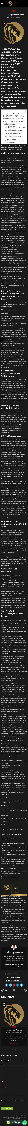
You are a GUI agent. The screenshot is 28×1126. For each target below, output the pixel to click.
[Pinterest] (14, 985)
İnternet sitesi (4, 1094)
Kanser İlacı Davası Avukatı (14, 977)
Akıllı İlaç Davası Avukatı (10, 126)
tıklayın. (9, 840)
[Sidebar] (2, 340)
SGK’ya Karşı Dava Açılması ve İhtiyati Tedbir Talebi (14, 137)
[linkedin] (17, 985)
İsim (2, 1081)
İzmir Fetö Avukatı (5, 877)
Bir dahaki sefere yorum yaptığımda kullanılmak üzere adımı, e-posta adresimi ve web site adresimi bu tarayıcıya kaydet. (14, 1101)
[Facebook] (6, 985)
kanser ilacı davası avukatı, (11, 898)
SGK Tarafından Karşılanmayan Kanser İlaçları (14, 140)
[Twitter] (10, 985)
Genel (14, 11)
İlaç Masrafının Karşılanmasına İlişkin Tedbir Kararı (14, 131)
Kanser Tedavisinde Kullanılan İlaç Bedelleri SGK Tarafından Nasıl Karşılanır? (15, 128)
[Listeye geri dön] (14, 990)
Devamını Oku (14, 1043)
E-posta (3, 1087)
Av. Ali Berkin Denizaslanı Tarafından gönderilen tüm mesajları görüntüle (14, 965)
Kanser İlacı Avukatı (14, 1030)
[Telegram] (21, 985)
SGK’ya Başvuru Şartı (9, 134)
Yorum (3, 1064)
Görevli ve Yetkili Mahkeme (10, 139)
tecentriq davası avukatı (13, 980)
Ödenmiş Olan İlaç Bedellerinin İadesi (13, 133)
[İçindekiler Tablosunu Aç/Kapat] (23, 111)
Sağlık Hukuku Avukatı (11, 142)
